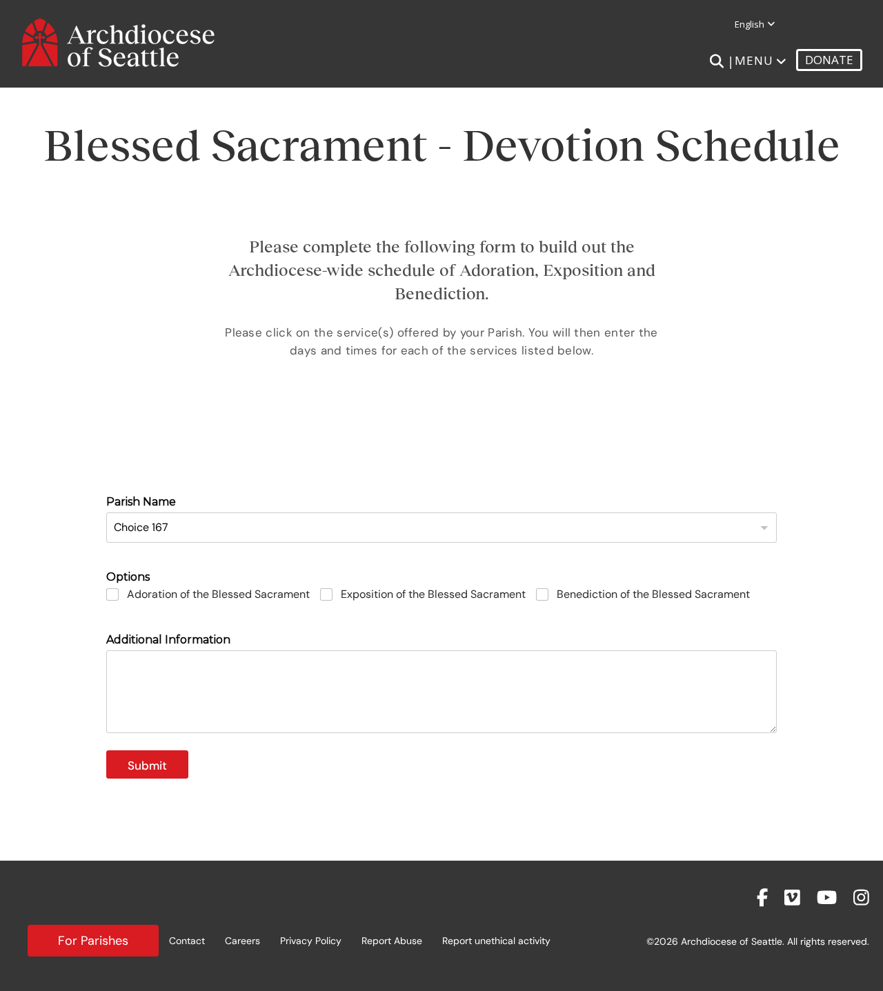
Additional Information (168, 639)
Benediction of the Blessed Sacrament (653, 594)
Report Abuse (391, 940)
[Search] (716, 61)
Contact (187, 940)
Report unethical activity (496, 940)
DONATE (829, 60)
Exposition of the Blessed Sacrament (433, 594)
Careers (242, 940)
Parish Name (141, 501)
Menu (754, 60)
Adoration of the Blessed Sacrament (218, 594)
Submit (147, 765)
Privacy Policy (310, 940)
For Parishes (93, 940)
